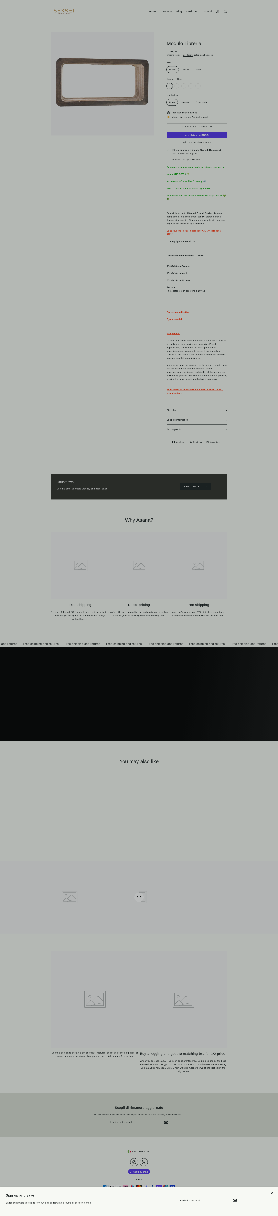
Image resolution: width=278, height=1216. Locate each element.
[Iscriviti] (234, 1200)
